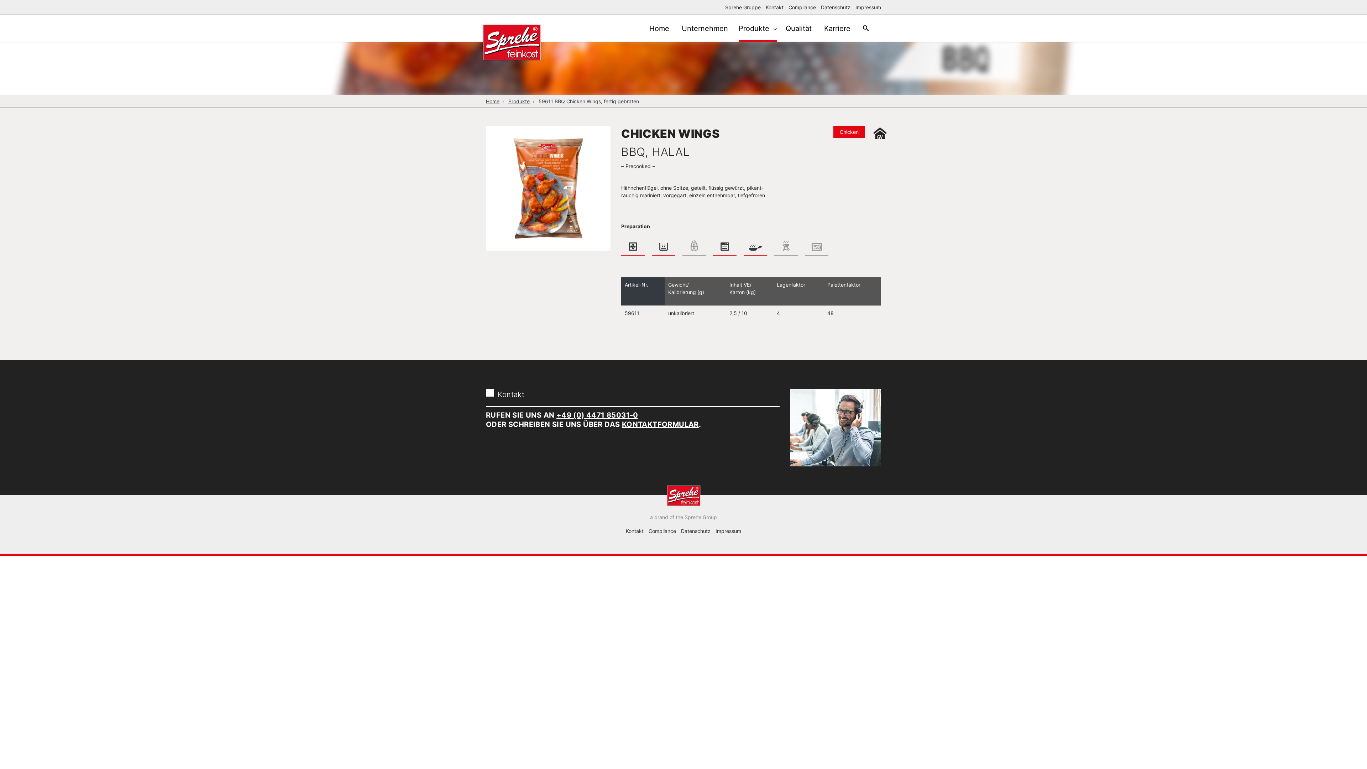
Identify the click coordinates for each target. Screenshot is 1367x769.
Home (659, 28)
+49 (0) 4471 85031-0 (597, 415)
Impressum (868, 7)
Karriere (837, 28)
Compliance (802, 7)
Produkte (755, 28)
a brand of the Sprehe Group (683, 517)
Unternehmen (705, 28)
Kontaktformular (660, 424)
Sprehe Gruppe (743, 7)
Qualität (799, 28)
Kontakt (775, 7)
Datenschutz (835, 7)
